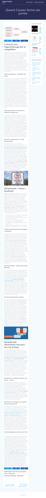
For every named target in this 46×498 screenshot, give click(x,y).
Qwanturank (7, 2)
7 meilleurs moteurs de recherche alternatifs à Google (36, 74)
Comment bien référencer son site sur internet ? (36, 69)
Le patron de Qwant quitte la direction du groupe (36, 78)
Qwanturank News (39, 2)
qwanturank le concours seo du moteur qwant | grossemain (15, 357)
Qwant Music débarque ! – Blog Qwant (14, 475)
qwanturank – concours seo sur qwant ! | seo (18, 452)
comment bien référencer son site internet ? (12, 412)
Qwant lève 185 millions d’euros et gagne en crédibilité (36, 64)
